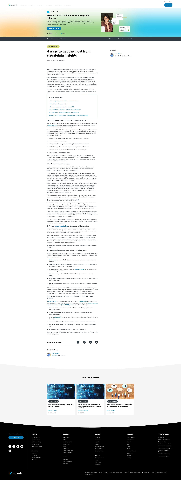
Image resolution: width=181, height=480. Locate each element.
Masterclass (129, 453)
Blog (128, 444)
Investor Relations (99, 446)
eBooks (128, 449)
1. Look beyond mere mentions (58, 104)
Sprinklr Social (35, 444)
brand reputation (60, 109)
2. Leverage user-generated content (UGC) (62, 107)
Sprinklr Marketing (36, 442)
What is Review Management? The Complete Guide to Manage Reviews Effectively (120, 104)
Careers (97, 444)
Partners (97, 442)
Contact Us (16, 437)
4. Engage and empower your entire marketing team (64, 112)
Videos (128, 446)
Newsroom (97, 439)
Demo (168, 5)
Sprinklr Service (35, 437)
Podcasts (129, 442)
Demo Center (130, 439)
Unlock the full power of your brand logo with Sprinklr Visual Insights (69, 115)
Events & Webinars (131, 451)
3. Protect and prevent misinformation (65, 109)
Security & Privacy (99, 449)
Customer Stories (99, 451)
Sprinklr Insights (35, 439)
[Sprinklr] (13, 5)
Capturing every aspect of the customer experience (64, 101)
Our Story (97, 437)
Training (129, 458)
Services (129, 455)
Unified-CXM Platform (37, 446)
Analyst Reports (130, 437)
